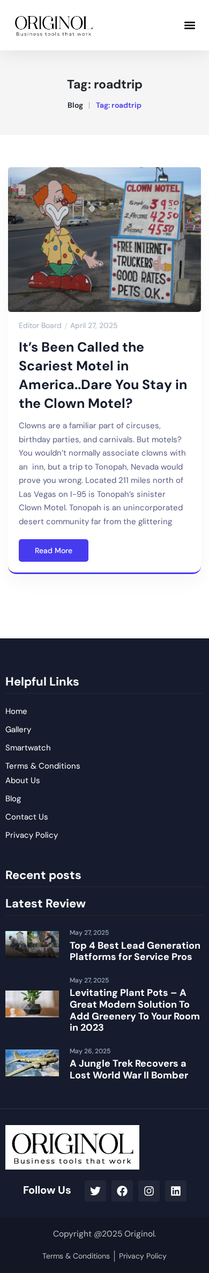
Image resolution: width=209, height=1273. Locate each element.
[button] (189, 25)
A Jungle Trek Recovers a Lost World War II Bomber (129, 1069)
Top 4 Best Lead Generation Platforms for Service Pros (135, 951)
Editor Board (40, 325)
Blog (75, 105)
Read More (53, 550)
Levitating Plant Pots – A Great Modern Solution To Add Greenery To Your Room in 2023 (135, 1010)
